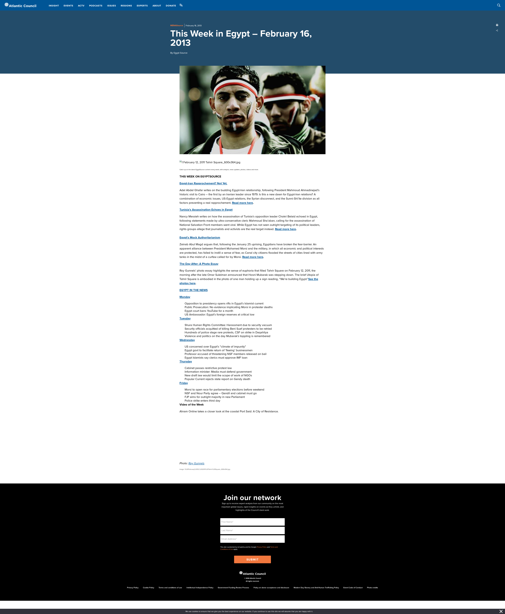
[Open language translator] (181, 5)
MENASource (176, 25)
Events (68, 5)
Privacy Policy (262, 547)
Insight (54, 5)
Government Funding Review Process (233, 587)
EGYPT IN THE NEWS (194, 290)
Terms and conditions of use (170, 587)
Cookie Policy (148, 587)
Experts (142, 5)
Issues (111, 5)
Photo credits (372, 587)
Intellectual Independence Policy (199, 587)
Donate (171, 5)
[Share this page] (497, 30)
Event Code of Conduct (353, 587)
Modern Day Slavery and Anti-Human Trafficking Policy (316, 587)
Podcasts (95, 5)
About (157, 5)
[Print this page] (497, 25)
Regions (126, 5)
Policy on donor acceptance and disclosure (271, 587)
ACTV (81, 5)
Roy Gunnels (196, 463)
